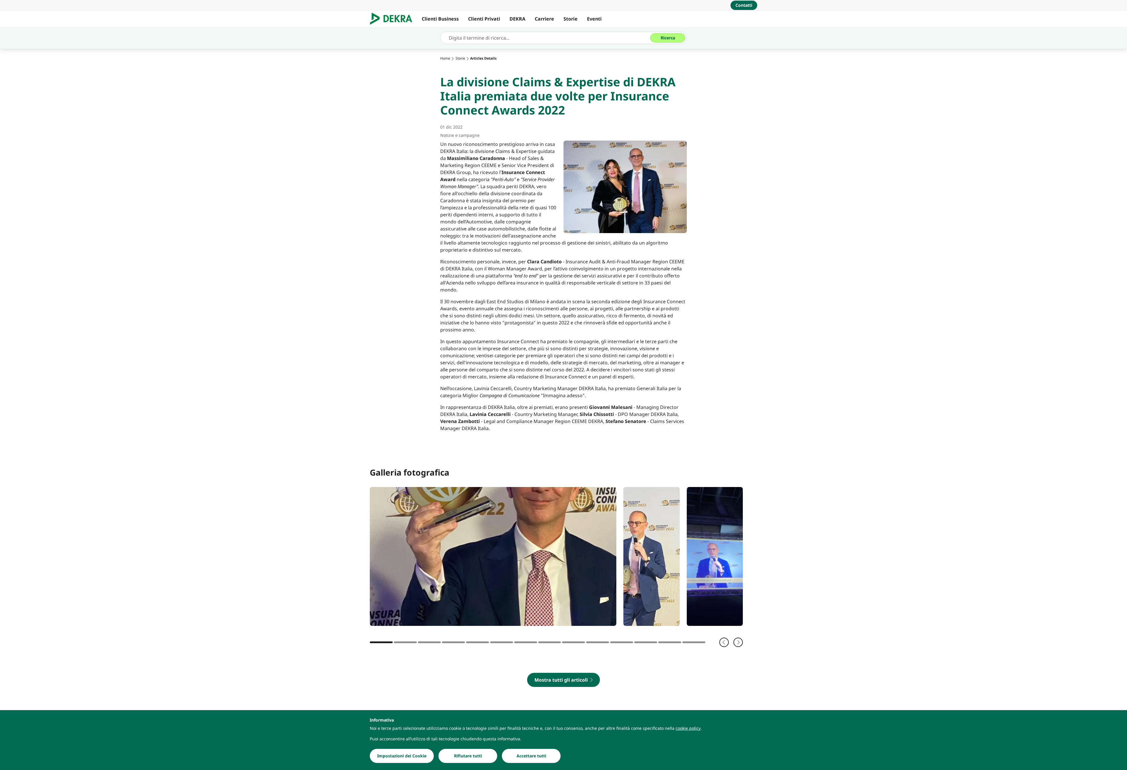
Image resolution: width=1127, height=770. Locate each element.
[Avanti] (738, 642)
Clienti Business (440, 19)
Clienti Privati (484, 19)
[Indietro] (724, 642)
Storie (571, 19)
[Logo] (393, 19)
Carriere (544, 19)
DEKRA (517, 19)
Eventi (594, 19)
